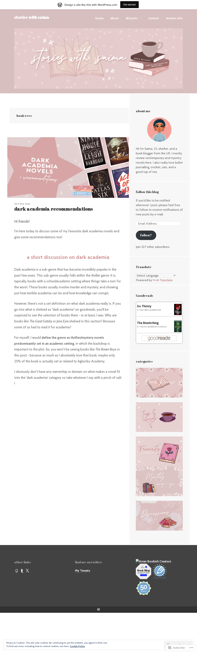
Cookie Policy (77, 646)
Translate (166, 280)
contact (153, 18)
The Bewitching (148, 323)
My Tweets (82, 570)
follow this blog (147, 192)
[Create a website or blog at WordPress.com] (98, 609)
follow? (146, 235)
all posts (132, 18)
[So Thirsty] (178, 309)
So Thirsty (144, 306)
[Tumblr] (22, 571)
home (99, 18)
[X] (27, 571)
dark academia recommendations (53, 208)
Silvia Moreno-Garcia (153, 326)
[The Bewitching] (178, 326)
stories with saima (31, 17)
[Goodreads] (16, 571)
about (114, 18)
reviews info (174, 18)
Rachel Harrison (150, 310)
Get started (129, 4)
